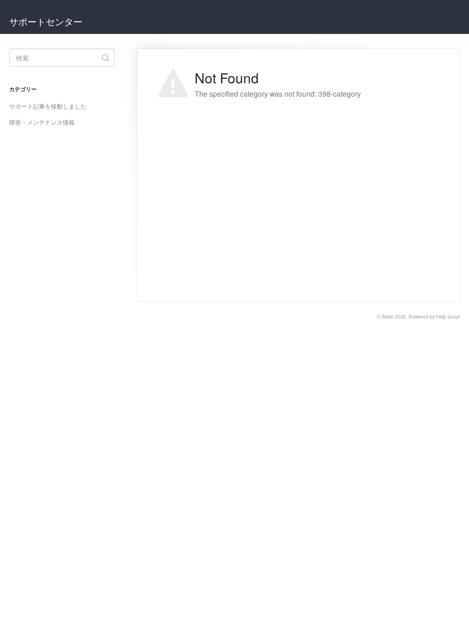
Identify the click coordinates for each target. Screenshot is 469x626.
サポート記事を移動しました (48, 106)
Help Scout (448, 316)
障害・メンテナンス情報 (42, 122)
